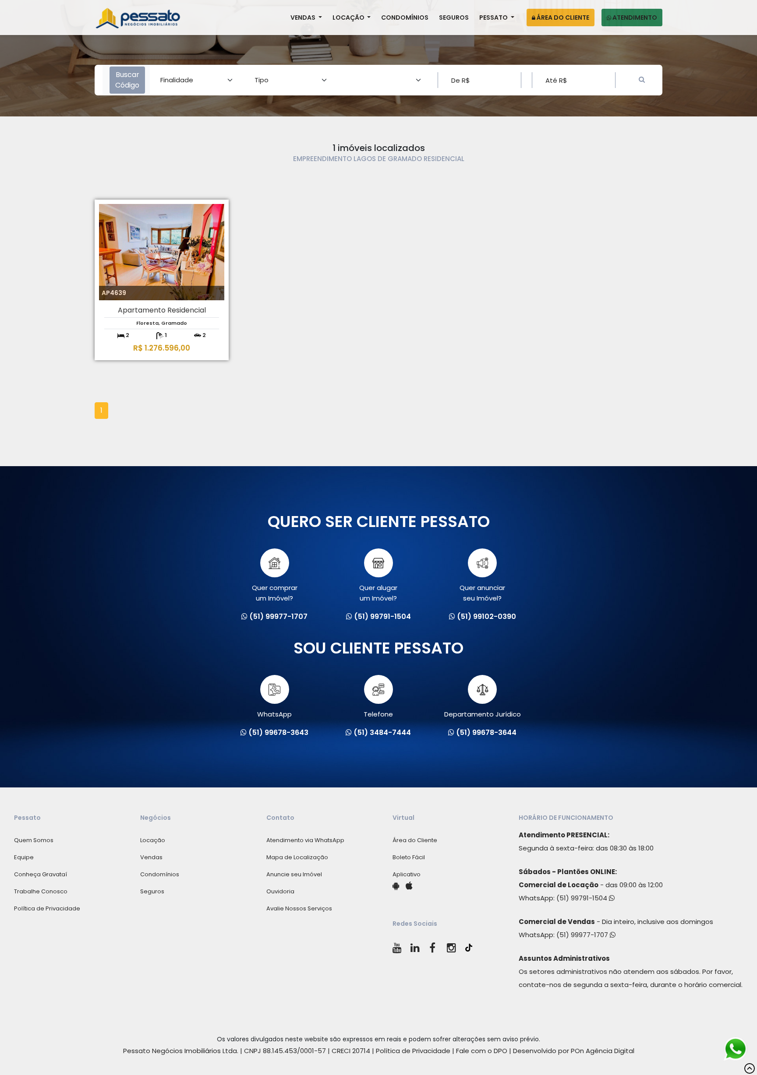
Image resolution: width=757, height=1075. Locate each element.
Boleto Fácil (409, 857)
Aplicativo (407, 874)
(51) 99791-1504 (582, 898)
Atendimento (634, 17)
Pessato (494, 17)
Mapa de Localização (297, 857)
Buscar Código (127, 80)
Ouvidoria (280, 891)
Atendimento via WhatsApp (305, 840)
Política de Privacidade (47, 908)
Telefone (378, 714)
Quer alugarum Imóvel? (378, 593)
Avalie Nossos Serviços (299, 908)
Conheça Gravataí (40, 874)
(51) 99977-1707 (583, 934)
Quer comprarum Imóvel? (274, 593)
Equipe (24, 857)
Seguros (454, 17)
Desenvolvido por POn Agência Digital (573, 1050)
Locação (349, 17)
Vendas (303, 17)
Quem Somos (33, 840)
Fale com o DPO (481, 1050)
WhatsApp (274, 714)
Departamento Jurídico (482, 714)
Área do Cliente (562, 17)
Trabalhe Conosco (40, 891)
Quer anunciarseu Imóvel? (482, 593)
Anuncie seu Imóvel (294, 874)
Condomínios (404, 17)
